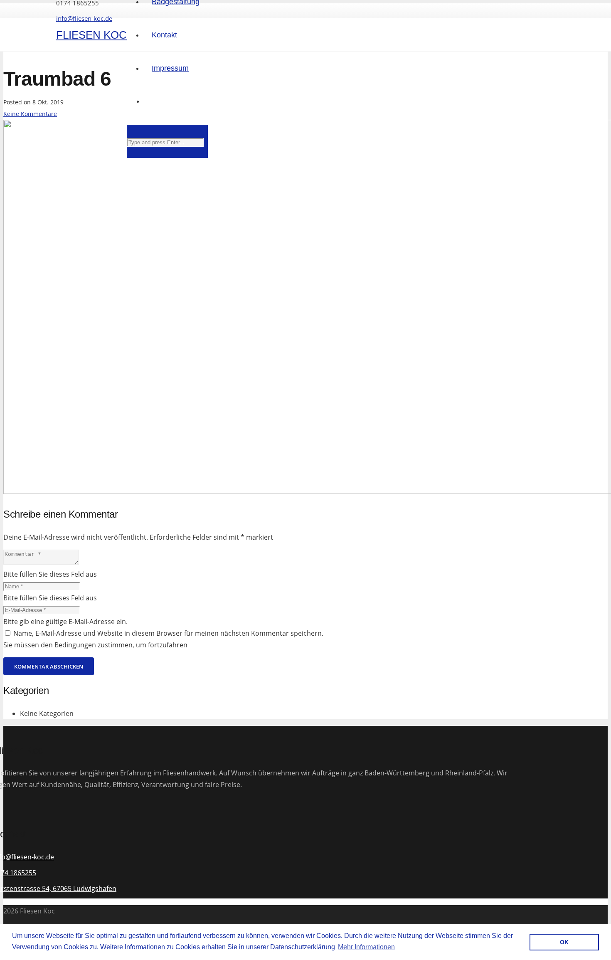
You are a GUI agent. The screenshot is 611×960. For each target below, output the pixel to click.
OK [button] (564, 942)
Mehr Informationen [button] (366, 946)
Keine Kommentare (30, 114)
